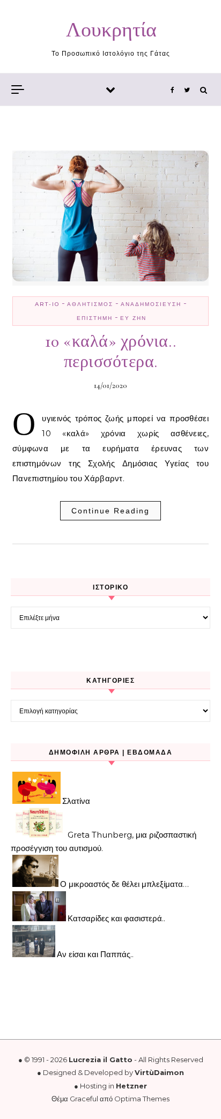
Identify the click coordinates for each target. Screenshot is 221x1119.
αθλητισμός (90, 304)
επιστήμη (95, 318)
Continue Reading (110, 510)
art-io (47, 304)
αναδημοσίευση (151, 304)
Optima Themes (142, 1098)
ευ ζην (133, 318)
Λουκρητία (111, 30)
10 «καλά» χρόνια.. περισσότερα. (110, 351)
